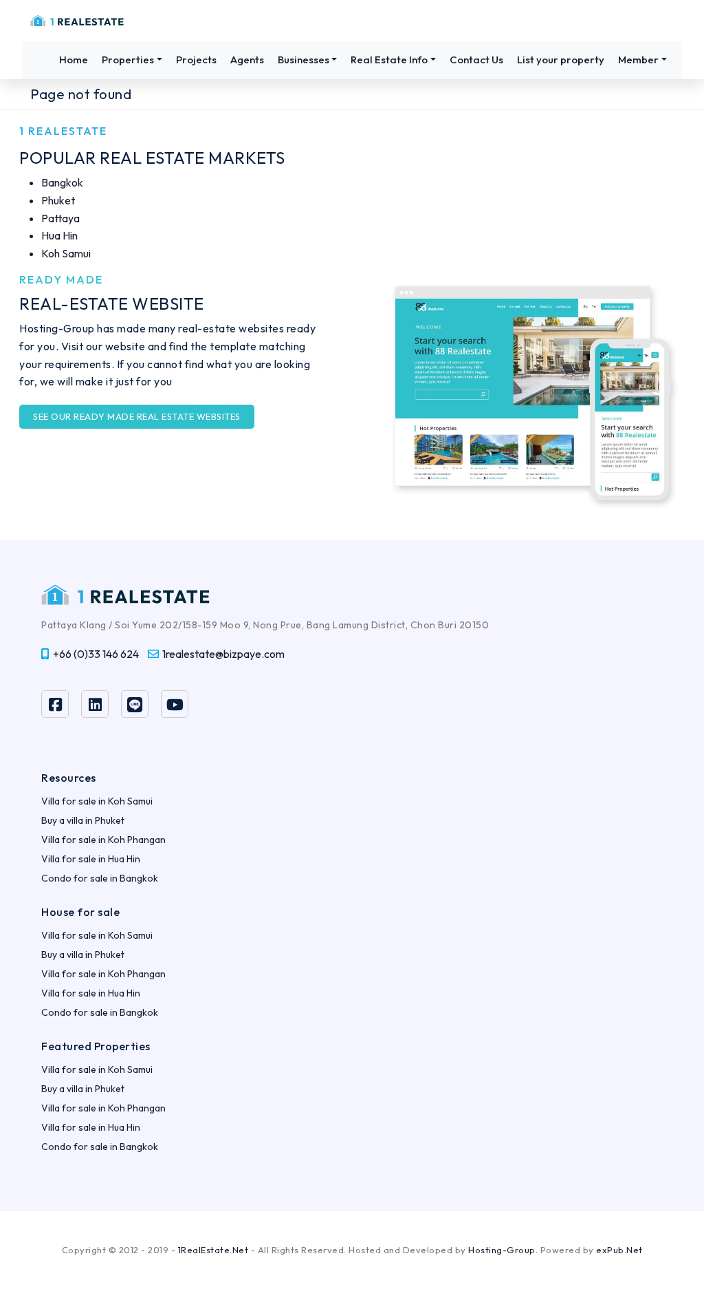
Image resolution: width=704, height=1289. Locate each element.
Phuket (58, 200)
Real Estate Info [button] (389, 59)
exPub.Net (619, 1249)
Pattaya (60, 218)
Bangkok (62, 182)
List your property (560, 59)
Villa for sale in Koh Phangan (103, 839)
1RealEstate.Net (213, 1249)
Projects (196, 59)
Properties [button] (128, 59)
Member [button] (638, 59)
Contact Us (476, 59)
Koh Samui (66, 253)
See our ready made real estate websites (137, 416)
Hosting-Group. (503, 1249)
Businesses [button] (303, 59)
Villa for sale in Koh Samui (97, 801)
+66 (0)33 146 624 (96, 654)
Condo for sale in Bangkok (99, 878)
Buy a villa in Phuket (82, 820)
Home (73, 59)
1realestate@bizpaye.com (223, 654)
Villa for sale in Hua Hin (90, 859)
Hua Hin (59, 235)
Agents (247, 59)
